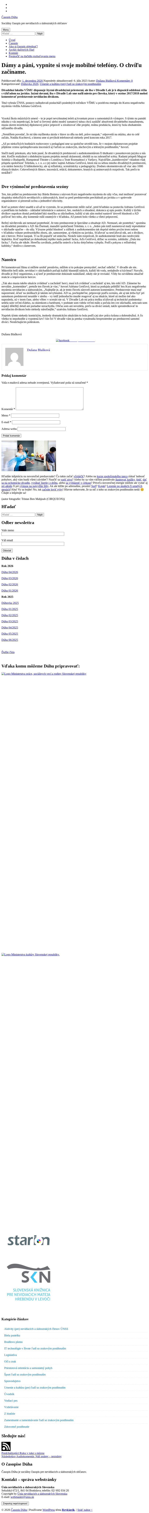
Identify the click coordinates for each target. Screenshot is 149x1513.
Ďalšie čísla (8, 652)
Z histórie (9, 1413)
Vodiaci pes (10, 1400)
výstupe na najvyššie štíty (33, 486)
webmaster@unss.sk (22, 1497)
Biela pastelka (12, 1335)
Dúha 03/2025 (9, 621)
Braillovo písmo (13, 1341)
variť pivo (66, 479)
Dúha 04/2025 (9, 627)
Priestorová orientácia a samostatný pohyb (28, 1368)
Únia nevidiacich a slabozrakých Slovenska (42, 1493)
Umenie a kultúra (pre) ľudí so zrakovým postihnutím (70, 83)
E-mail (6, 422)
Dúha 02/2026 (9, 584)
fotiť (138, 479)
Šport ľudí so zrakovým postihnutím (25, 1374)
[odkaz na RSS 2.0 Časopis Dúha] (6, 1449)
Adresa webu (9, 428)
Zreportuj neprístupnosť (15, 1503)
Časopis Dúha (9, 17)
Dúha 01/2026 (9, 590)
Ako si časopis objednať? (23, 46)
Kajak (101, 486)
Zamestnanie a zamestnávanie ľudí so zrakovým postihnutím (38, 1420)
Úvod (12, 39)
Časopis (13, 43)
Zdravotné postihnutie (16, 1426)
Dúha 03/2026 (9, 578)
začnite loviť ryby (52, 489)
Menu (6, 29)
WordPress (49, 1509)
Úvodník (9, 1394)
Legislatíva (10, 1355)
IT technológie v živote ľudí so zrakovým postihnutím (35, 1348)
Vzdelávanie (11, 1407)
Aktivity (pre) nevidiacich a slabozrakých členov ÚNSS (36, 1328)
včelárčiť (79, 476)
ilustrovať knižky (125, 479)
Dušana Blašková (106, 80)
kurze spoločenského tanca (112, 476)
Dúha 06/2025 (9, 639)
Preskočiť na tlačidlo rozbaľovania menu (32, 56)
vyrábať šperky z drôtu (44, 482)
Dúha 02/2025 (9, 615)
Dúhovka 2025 (10, 602)
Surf (93, 486)
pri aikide (6, 486)
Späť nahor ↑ (84, 1509)
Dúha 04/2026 (9, 572)
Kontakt (13, 53)
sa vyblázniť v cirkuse (78, 482)
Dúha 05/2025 (9, 633)
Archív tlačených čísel (21, 49)
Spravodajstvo (12, 1381)
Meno (5, 415)
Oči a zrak (10, 1361)
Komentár (8, 409)
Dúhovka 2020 (29, 83)
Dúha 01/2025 (9, 609)
